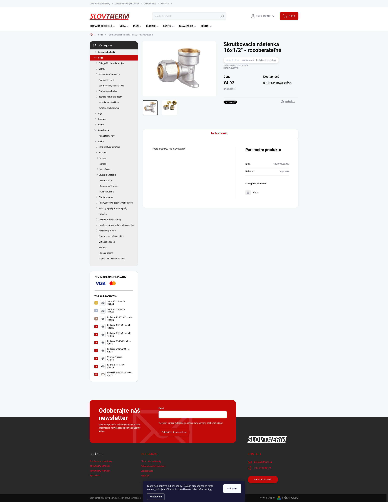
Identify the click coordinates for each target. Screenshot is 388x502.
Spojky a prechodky (108, 91)
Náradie (102, 152)
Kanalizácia (103, 130)
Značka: (231, 68)
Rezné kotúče (106, 180)
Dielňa (101, 141)
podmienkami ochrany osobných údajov (204, 423)
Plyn (100, 113)
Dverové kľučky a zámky (110, 219)
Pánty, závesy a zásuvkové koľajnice (116, 203)
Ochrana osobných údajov (127, 3)
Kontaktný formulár (263, 479)
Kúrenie (102, 119)
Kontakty (165, 3)
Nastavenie (156, 496)
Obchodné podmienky (100, 3)
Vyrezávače (105, 169)
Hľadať (222, 16)
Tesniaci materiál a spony (110, 97)
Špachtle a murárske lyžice (111, 236)
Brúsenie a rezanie (107, 175)
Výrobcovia (95, 475)
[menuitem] (103, 26)
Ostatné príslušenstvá (109, 108)
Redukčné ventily (107, 80)
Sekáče (103, 164)
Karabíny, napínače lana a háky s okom (117, 225)
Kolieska (103, 214)
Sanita (101, 124)
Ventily (102, 69)
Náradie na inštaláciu (109, 102)
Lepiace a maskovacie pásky (112, 258)
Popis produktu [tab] (219, 133)
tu (210, 489)
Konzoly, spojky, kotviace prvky (113, 208)
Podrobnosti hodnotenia (266, 60)
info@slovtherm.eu (263, 462)
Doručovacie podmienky (101, 461)
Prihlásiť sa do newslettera (174, 432)
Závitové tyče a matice (109, 147)
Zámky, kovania (106, 197)
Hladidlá (103, 247)
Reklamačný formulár (100, 471)
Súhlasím (232, 488)
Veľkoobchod (150, 3)
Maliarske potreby (107, 230)
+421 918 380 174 (262, 468)
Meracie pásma (106, 253)
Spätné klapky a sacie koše (111, 85)
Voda (100, 58)
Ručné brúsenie (107, 191)
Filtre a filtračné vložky (109, 74)
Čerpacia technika (106, 52)
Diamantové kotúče (109, 186)
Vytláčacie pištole (107, 242)
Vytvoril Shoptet (267, 498)
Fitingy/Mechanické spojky (111, 63)
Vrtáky (103, 158)
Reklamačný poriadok (100, 466)
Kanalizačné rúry (107, 136)
